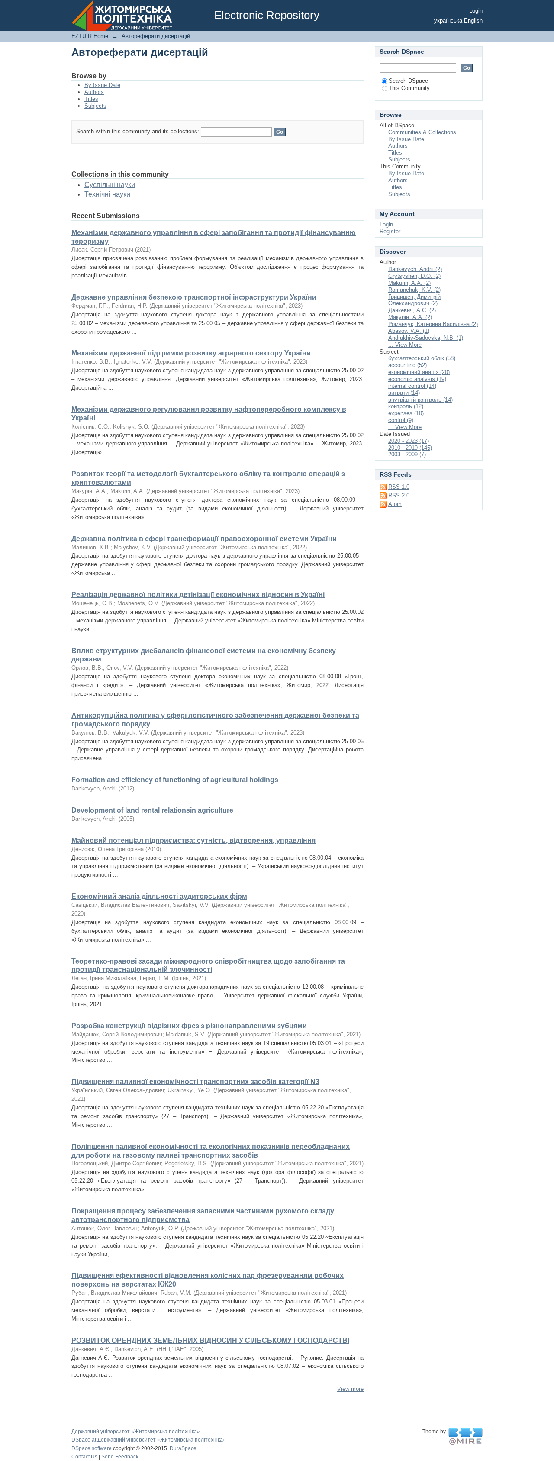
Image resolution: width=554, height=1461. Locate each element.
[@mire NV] (465, 1436)
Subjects (95, 106)
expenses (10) (406, 413)
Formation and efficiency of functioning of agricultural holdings (174, 780)
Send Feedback (119, 1457)
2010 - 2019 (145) (410, 448)
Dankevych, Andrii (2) (415, 269)
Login (476, 10)
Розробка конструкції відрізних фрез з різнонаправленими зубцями (189, 1025)
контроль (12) (405, 406)
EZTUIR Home (89, 36)
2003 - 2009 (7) (407, 454)
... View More (405, 345)
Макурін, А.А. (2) (410, 317)
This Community (409, 88)
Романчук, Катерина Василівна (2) (433, 324)
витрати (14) (404, 393)
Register (390, 231)
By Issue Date (102, 85)
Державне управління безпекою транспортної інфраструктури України (193, 297)
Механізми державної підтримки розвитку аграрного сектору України (191, 353)
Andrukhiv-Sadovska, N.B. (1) (425, 338)
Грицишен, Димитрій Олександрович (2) (414, 300)
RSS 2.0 (398, 495)
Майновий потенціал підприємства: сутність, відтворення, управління (193, 840)
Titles (91, 99)
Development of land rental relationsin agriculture (152, 810)
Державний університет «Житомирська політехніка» (135, 1432)
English (473, 20)
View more (350, 1389)
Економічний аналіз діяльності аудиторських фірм (159, 896)
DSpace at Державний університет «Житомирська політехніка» (148, 1440)
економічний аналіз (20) (419, 372)
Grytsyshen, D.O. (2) (414, 276)
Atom (395, 504)
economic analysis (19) (417, 379)
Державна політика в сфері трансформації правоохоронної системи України (204, 538)
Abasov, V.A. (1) (408, 331)
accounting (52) (407, 365)
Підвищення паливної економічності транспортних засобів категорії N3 (195, 1081)
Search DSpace (408, 80)
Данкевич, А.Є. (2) (412, 310)
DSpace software (91, 1448)
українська (448, 20)
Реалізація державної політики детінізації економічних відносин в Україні (198, 594)
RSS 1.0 (398, 487)
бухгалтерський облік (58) (421, 358)
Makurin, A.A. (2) (409, 283)
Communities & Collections (422, 132)
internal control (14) (412, 386)
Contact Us (84, 1457)
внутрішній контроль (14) (420, 400)
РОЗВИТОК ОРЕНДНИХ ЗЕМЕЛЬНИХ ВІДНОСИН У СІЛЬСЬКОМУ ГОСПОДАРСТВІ (210, 1340)
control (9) (400, 420)
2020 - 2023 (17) (408, 441)
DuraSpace (183, 1448)
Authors (94, 92)
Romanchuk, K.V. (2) (414, 290)
